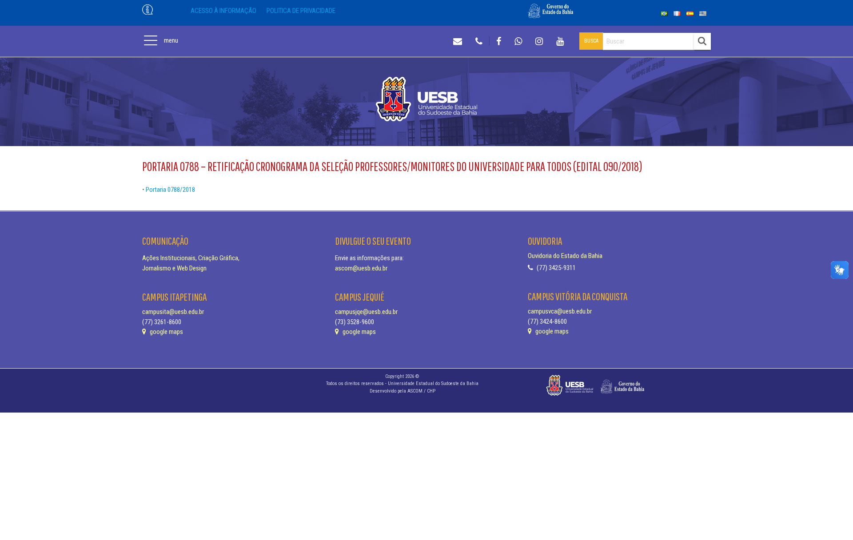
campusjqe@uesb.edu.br (366, 312)
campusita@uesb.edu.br (173, 312)
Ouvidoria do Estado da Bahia (565, 256)
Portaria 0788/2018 (170, 190)
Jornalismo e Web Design (174, 268)
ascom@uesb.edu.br (361, 268)
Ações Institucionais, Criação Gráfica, (190, 258)
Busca (591, 41)
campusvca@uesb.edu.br (560, 311)
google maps (165, 332)
